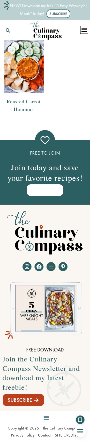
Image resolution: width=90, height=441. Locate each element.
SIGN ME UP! (45, 190)
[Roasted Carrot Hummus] (24, 66)
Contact (45, 435)
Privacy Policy (22, 435)
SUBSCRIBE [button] (58, 13)
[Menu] (45, 416)
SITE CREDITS (67, 435)
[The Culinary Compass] (46, 29)
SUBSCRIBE (20, 400)
